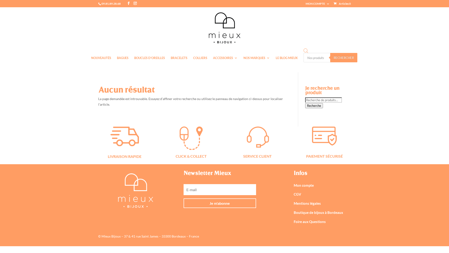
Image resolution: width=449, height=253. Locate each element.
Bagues (122, 58)
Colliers (200, 58)
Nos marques (254, 58)
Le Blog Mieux (287, 58)
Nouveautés (101, 58)
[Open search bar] (306, 50)
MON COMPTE (315, 3)
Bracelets (179, 58)
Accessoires (223, 58)
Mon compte (304, 185)
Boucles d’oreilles (149, 58)
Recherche (314, 106)
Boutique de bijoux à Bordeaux (318, 212)
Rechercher (344, 58)
